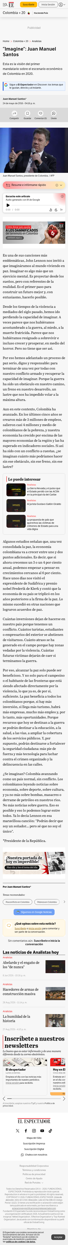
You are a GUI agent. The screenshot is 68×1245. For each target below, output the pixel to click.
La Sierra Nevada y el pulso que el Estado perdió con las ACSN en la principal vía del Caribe (43, 491)
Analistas (31, 484)
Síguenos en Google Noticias (36, 912)
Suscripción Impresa (34, 1143)
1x (61, 209)
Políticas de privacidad (34, 1174)
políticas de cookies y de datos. (21, 1241)
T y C (33, 1103)
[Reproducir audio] (8, 205)
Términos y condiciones (34, 1170)
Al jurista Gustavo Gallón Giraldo (44, 504)
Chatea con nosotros (36, 1154)
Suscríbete (28, 4)
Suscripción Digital (34, 1149)
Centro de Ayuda (34, 1178)
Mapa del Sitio (34, 1138)
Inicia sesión (12, 1082)
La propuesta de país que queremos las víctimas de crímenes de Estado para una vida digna (42, 524)
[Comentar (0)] (40, 114)
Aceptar (58, 1237)
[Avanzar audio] (56, 210)
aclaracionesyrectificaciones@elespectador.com (34, 1208)
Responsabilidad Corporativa (34, 1166)
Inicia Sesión (48, 4)
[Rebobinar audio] (50, 210)
